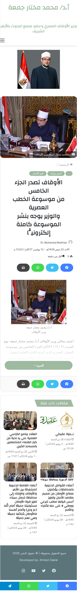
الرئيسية (64, 164)
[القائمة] (2, 40)
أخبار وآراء (56, 173)
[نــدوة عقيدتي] (57, 420)
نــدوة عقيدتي (64, 434)
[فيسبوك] (66, 268)
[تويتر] (52, 268)
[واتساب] (37, 268)
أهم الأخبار (37, 173)
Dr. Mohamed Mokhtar (54, 242)
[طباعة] (23, 268)
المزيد (40, 365)
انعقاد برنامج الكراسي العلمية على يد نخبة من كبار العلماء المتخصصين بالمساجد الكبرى (22, 440)
